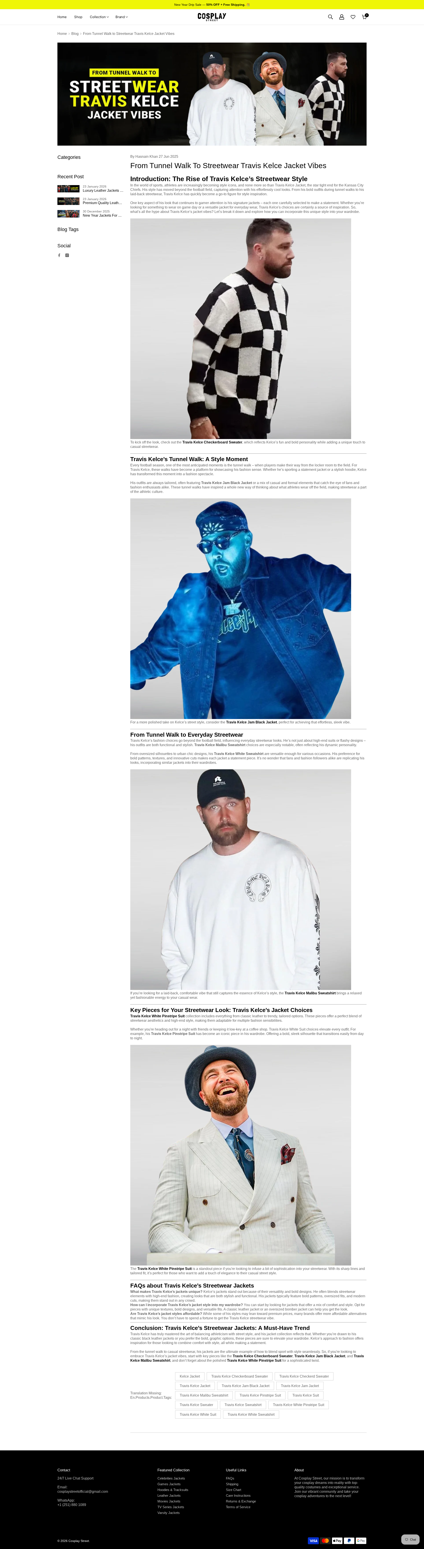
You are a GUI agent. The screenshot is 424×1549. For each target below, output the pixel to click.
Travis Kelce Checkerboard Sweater (212, 442)
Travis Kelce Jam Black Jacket (251, 722)
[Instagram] (67, 255)
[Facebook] (59, 255)
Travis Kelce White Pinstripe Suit (164, 1269)
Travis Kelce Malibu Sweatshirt (310, 993)
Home (62, 34)
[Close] (76, 1526)
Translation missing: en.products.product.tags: (151, 1395)
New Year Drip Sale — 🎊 (212, 4)
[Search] (330, 17)
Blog (75, 34)
